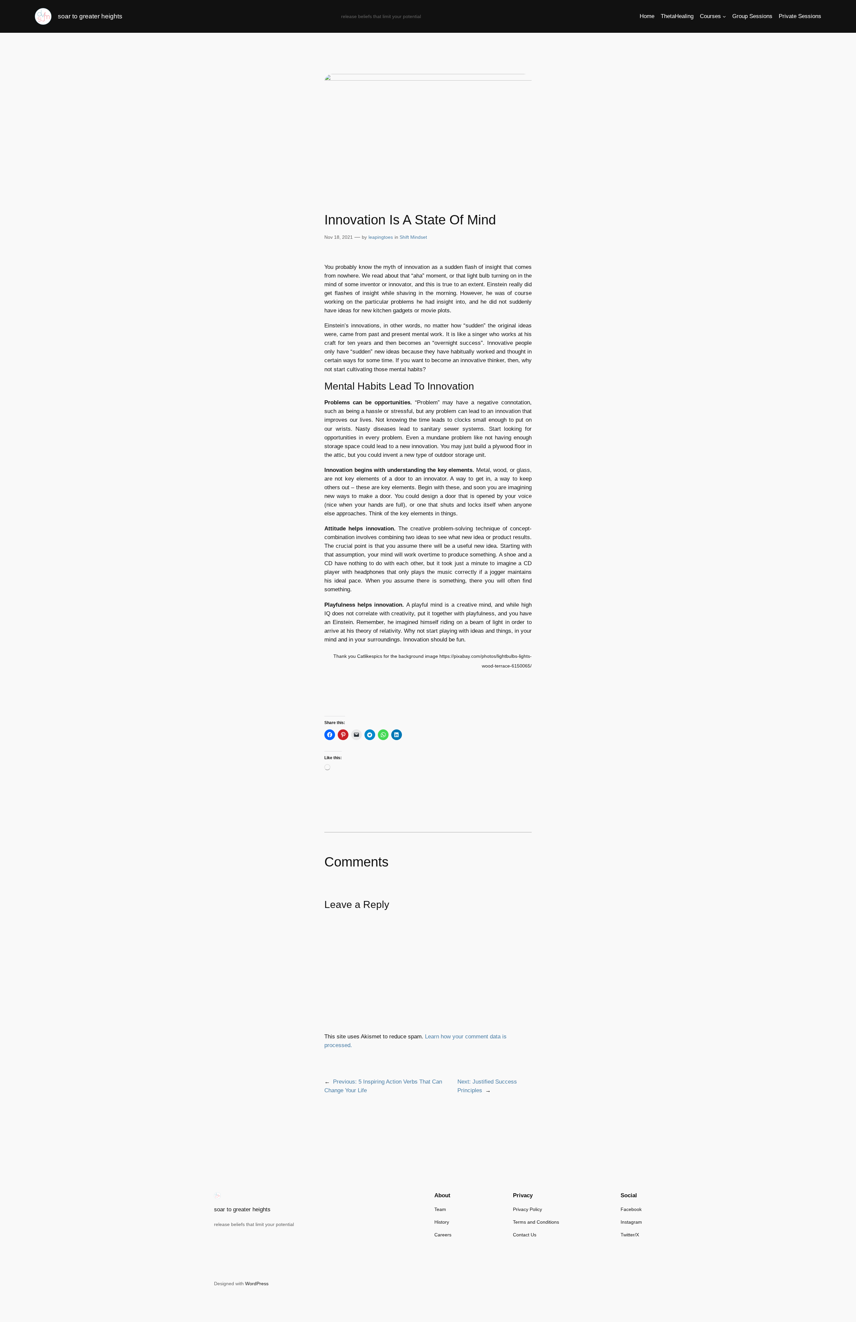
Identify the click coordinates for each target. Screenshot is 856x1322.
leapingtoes (380, 237)
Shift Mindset (413, 237)
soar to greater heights (90, 16)
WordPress (257, 1283)
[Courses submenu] (724, 16)
